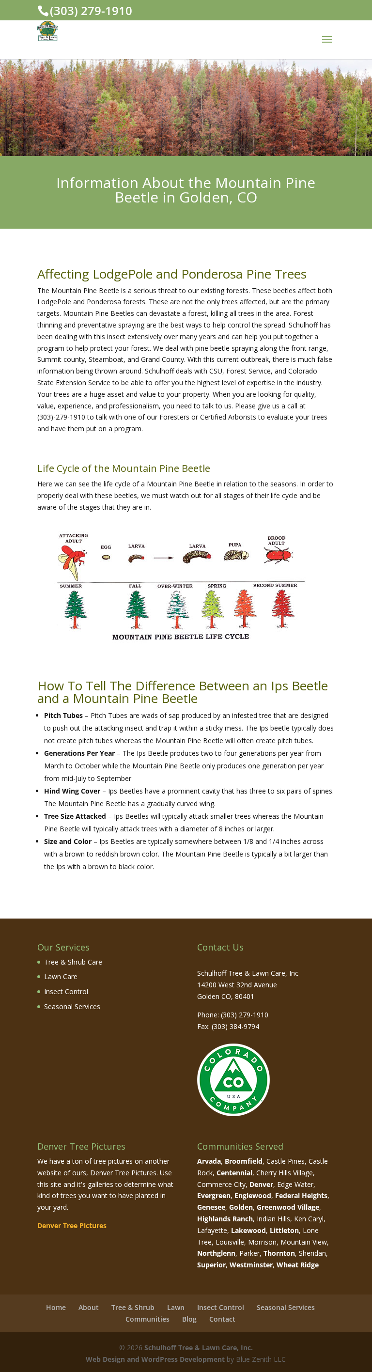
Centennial (234, 1172)
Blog (189, 1319)
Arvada (209, 1161)
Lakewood (248, 1230)
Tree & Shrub (133, 1307)
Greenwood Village (288, 1207)
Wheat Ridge (298, 1264)
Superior (211, 1264)
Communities (147, 1319)
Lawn (176, 1307)
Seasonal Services (72, 1006)
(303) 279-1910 (91, 10)
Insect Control (66, 991)
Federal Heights (301, 1195)
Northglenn (216, 1253)
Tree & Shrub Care (73, 962)
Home (56, 1307)
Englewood (252, 1195)
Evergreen (214, 1195)
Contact (222, 1319)
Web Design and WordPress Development (155, 1359)
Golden (241, 1207)
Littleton (284, 1230)
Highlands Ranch (225, 1218)
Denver (261, 1184)
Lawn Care (61, 976)
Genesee (211, 1207)
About (88, 1307)
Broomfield (244, 1161)
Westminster (251, 1264)
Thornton (279, 1253)
